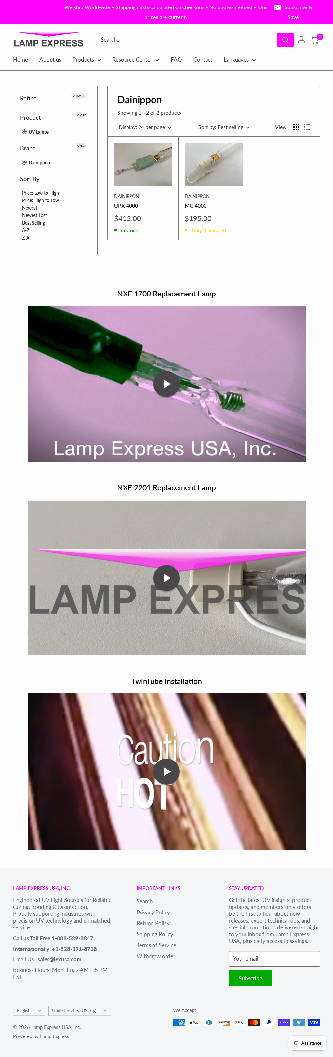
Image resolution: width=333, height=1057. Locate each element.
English (24, 1010)
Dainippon (39, 162)
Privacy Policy (153, 912)
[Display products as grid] (296, 127)
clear (81, 114)
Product (30, 117)
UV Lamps (38, 132)
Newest (29, 208)
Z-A (25, 237)
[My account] (301, 39)
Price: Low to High (40, 193)
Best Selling (33, 223)
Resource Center (132, 59)
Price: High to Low (40, 200)
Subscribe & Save (298, 12)
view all (79, 95)
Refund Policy (153, 923)
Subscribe (250, 978)
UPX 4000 (126, 205)
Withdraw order (156, 956)
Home (20, 59)
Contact (202, 59)
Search (145, 901)
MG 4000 (195, 205)
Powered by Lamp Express (41, 1036)
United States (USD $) (74, 1010)
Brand (28, 148)
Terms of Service (156, 945)
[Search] (285, 40)
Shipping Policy (155, 934)
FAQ (176, 59)
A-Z (25, 230)
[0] (315, 40)
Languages (236, 59)
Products (83, 59)
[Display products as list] (307, 127)
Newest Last (34, 215)
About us (50, 59)
